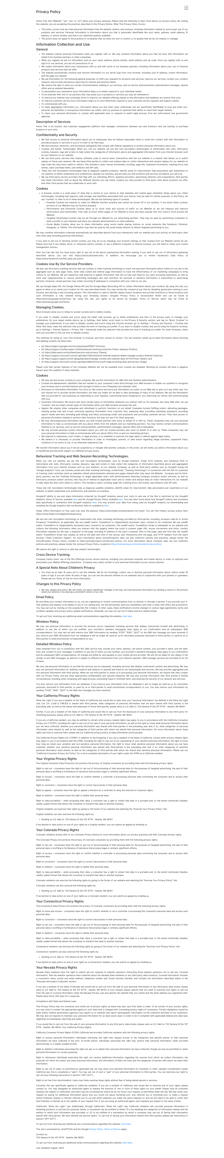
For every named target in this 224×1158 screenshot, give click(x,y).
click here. (127, 616)
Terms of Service (112, 1129)
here (75, 499)
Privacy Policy (96, 1129)
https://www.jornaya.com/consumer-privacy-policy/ (136, 544)
